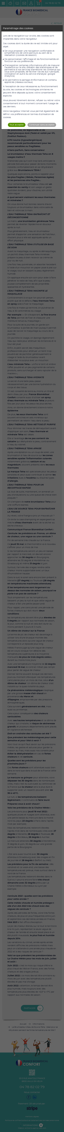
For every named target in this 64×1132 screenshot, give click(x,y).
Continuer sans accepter (41, 125)
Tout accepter (17, 125)
